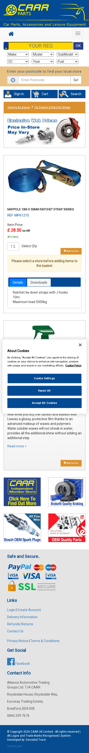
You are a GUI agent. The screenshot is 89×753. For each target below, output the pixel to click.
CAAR (34, 731)
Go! (76, 80)
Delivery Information (22, 617)
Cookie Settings (44, 378)
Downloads (39, 282)
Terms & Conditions (45, 641)
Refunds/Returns (20, 624)
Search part (14, 746)
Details (18, 282)
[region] (44, 376)
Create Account (29, 610)
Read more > (17, 446)
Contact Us (15, 631)
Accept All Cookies (44, 403)
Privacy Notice (17, 641)
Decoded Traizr (36, 739)
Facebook (22, 663)
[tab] (18, 282)
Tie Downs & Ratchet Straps (52, 107)
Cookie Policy (73, 365)
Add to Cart (72, 251)
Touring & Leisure (18, 107)
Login (11, 610)
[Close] (80, 344)
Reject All (44, 390)
